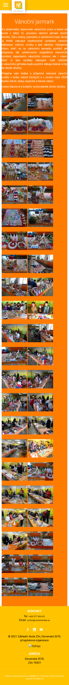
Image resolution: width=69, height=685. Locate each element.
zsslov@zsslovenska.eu (38, 620)
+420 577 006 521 (36, 616)
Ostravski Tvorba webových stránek (45, 677)
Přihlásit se (39, 679)
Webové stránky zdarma (15, 676)
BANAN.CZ (34, 676)
